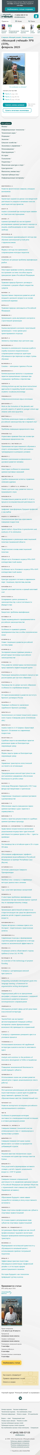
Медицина (5, 136)
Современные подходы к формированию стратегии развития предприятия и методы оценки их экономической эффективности (17, 941)
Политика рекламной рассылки (20, 1447)
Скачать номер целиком (14, 105)
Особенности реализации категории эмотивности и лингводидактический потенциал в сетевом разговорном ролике (19, 1118)
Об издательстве (33, 1414)
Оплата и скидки (9, 1382)
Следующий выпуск (5, 1292)
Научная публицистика (10, 174)
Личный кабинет (36, 16)
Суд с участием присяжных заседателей (16, 890)
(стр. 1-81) (14, 94)
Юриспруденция (7, 152)
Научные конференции (20, 1409)
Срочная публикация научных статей (12, 1423)
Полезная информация (8, 1414)
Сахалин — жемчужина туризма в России (16, 366)
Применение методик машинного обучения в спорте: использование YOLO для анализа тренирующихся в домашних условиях (18, 449)
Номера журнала (27, 37)
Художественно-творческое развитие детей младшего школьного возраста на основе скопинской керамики (18, 298)
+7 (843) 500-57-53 (21, 15)
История (4, 155)
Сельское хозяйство (9, 142)
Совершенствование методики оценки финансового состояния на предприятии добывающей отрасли (16, 1143)
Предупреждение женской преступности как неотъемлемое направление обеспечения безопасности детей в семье (18, 776)
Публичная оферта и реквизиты (20, 1441)
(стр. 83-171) (15, 97)
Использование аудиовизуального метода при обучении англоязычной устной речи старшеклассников (19, 240)
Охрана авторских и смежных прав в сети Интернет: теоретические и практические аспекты (17, 928)
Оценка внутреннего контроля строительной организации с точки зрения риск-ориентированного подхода (18, 331)
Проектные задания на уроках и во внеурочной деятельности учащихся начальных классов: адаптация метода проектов (19, 201)
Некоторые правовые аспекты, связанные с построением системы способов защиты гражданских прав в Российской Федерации (18, 272)
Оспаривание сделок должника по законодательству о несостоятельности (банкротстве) (16, 602)
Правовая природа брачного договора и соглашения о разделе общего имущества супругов (17, 285)
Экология (4, 139)
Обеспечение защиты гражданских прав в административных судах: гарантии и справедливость (17, 809)
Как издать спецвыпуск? (12, 1375)
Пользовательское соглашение (20, 1443)
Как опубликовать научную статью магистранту (15, 1428)
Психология (5, 158)
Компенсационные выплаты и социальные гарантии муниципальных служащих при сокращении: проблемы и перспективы (17, 376)
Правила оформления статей (14, 1378)
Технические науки (8, 133)
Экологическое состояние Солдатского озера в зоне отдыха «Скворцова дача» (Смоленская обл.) (19, 718)
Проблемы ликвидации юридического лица (17, 429)
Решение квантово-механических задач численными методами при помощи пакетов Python (18, 1156)
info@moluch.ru (19, 17)
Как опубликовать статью (24, 1412)
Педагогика (5, 162)
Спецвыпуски (34, 1428)
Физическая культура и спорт (12, 165)
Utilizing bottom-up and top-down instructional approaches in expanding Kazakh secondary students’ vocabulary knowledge (19, 389)
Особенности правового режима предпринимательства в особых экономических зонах (19, 632)
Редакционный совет (18, 1418)
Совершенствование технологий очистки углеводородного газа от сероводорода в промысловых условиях (17, 1131)
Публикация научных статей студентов (12, 1425)
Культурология (7, 168)
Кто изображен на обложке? (18, 87)
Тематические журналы (8, 1412)
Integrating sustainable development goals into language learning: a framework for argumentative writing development (19, 983)
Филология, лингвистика (10, 171)
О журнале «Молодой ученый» (11, 37)
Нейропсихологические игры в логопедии (17, 399)
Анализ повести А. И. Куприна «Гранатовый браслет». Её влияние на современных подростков (17, 730)
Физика (4, 126)
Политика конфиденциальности (20, 1445)
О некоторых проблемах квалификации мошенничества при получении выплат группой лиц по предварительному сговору (19, 900)
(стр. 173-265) (15, 99)
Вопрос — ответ (6, 1418)
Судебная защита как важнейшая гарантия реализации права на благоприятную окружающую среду (17, 743)
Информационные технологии (12, 130)
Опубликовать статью (11, 1363)
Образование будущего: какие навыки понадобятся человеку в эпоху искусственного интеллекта (19, 1200)
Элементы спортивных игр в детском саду (17, 341)
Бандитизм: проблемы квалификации (15, 612)
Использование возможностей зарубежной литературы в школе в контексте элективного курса (18, 1047)
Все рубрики (6, 123)
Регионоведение (7, 149)
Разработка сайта (21, 1451)
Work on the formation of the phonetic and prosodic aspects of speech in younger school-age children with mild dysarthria (19, 409)
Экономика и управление (10, 146)
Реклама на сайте (22, 1421)
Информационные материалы (12, 178)
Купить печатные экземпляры (17, 110)
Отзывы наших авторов (8, 1421)
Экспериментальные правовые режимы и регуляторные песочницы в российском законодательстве (16, 655)
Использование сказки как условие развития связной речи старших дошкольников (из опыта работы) (19, 1080)
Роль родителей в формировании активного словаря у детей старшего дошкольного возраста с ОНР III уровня (18, 1169)
